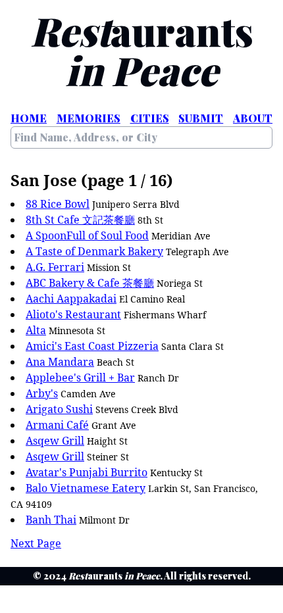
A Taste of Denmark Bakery (94, 251)
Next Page (36, 543)
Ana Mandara (60, 362)
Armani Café (57, 425)
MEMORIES (88, 118)
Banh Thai (51, 519)
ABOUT (252, 118)
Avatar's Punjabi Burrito (86, 472)
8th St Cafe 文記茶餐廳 (80, 219)
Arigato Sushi (59, 409)
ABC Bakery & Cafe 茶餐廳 (90, 283)
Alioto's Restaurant (73, 314)
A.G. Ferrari (55, 267)
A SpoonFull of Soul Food (87, 235)
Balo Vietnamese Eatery (85, 488)
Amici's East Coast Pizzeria (92, 346)
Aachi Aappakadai (71, 298)
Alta (36, 330)
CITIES (149, 118)
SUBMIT (200, 118)
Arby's (42, 393)
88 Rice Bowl (58, 204)
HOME (29, 118)
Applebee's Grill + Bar (80, 377)
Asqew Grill (55, 440)
